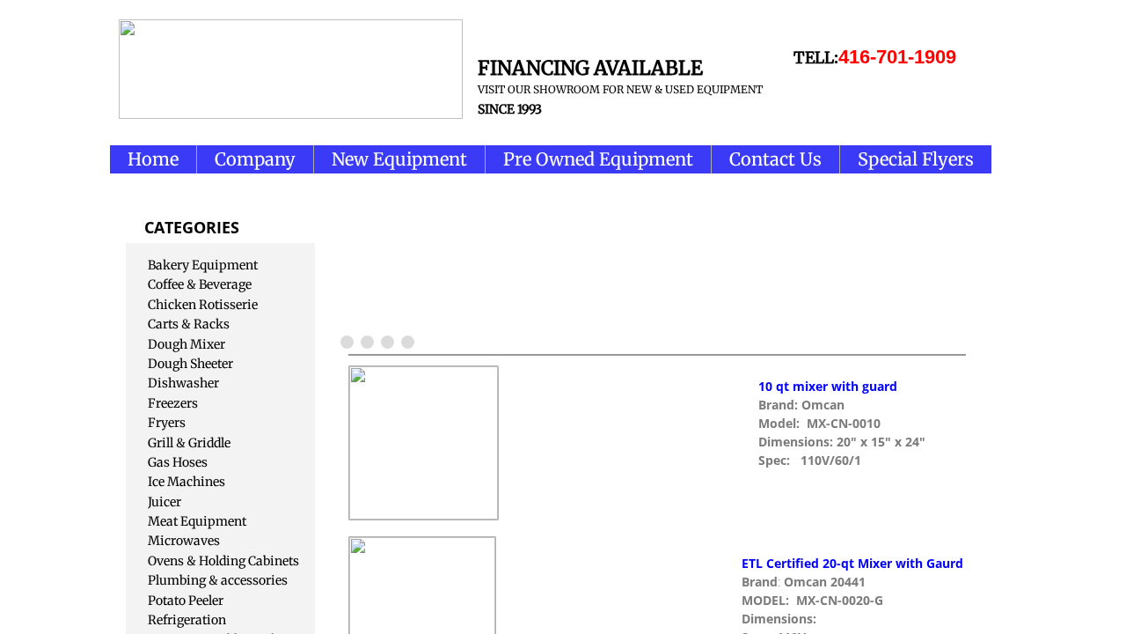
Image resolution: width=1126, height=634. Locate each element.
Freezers (173, 403)
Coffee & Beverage (200, 284)
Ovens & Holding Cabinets (223, 561)
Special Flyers (916, 159)
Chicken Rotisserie (203, 305)
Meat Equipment (197, 521)
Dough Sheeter (190, 364)
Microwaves (184, 541)
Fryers (167, 423)
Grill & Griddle (189, 443)
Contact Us (775, 159)
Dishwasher (183, 383)
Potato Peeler (185, 600)
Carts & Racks (189, 324)
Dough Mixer (186, 344)
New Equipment (399, 159)
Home (153, 159)
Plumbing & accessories (218, 580)
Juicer (164, 502)
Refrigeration (187, 620)
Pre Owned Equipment (598, 159)
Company (255, 159)
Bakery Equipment (203, 265)
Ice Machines (186, 482)
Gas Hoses (178, 462)
